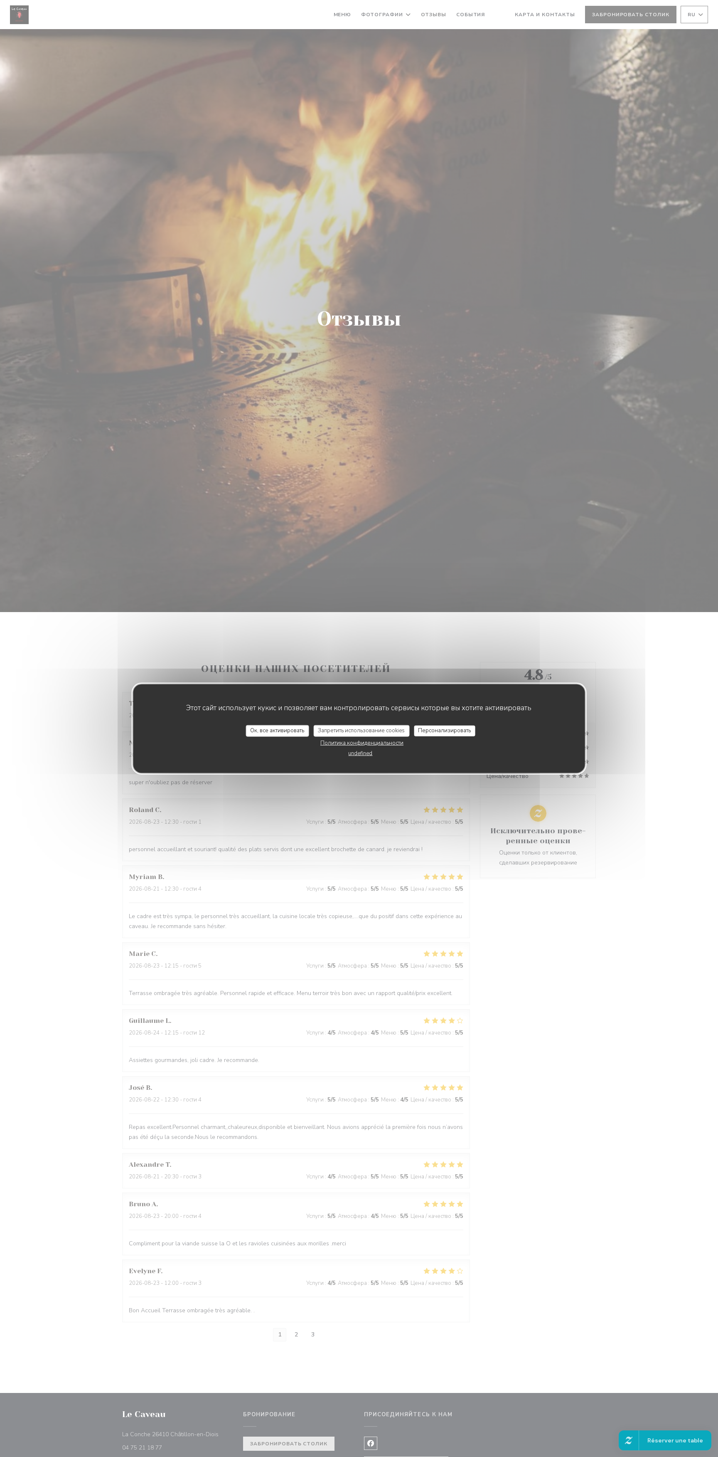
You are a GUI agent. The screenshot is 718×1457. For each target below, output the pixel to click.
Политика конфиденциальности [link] (361, 742)
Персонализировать (444, 730)
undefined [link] (360, 753)
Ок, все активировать (277, 730)
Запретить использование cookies (361, 730)
